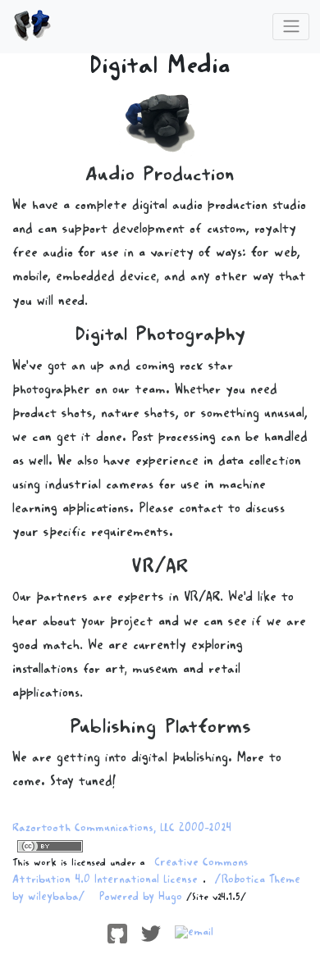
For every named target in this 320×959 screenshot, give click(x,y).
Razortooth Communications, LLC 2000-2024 (121, 829)
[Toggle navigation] (290, 26)
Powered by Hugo (140, 898)
